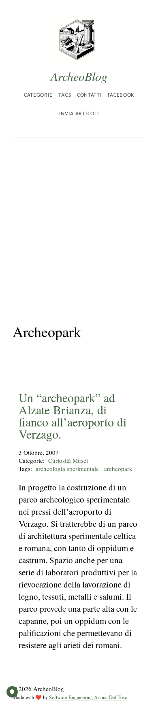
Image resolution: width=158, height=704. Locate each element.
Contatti (89, 95)
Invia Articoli (79, 114)
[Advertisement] (79, 221)
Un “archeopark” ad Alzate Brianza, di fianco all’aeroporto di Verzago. (72, 415)
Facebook (121, 95)
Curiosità (59, 460)
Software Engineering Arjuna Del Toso (88, 697)
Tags (64, 95)
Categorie (38, 95)
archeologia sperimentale (67, 468)
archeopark (118, 468)
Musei (80, 460)
